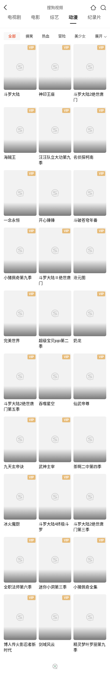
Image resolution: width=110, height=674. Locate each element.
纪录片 (94, 17)
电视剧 (14, 17)
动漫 (73, 17)
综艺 (54, 17)
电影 (35, 17)
